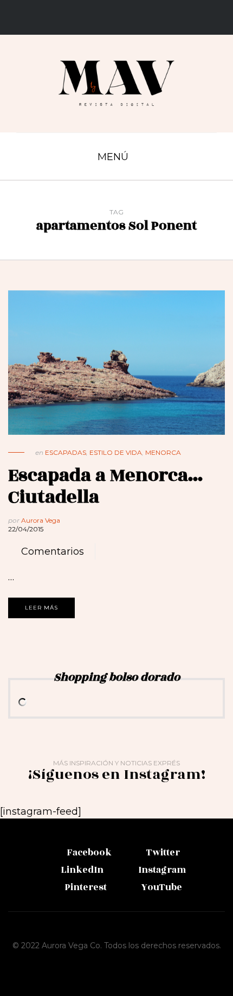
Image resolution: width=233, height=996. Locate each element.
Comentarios (52, 551)
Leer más (41, 607)
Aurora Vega (40, 520)
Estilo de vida (115, 452)
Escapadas (65, 452)
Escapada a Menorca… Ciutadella (105, 486)
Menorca (163, 452)
